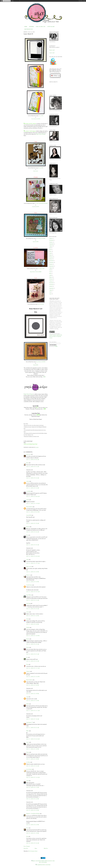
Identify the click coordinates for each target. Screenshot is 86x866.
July (50, 247)
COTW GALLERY (51, 26)
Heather (27, 638)
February (51, 256)
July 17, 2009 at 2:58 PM (32, 759)
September (51, 244)
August (50, 245)
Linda (27, 780)
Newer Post (26, 848)
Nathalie (27, 627)
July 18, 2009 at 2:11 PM (32, 787)
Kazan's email (52, 50)
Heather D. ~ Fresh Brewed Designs (33, 813)
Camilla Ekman (29, 585)
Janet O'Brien (28, 595)
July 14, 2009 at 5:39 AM (32, 523)
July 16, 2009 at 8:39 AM (32, 644)
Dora (27, 535)
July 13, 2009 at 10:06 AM (33, 496)
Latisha (27, 499)
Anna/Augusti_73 (29, 722)
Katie (27, 836)
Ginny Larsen (28, 566)
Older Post (46, 848)
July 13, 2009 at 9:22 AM (32, 478)
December (51, 260)
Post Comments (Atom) (33, 851)
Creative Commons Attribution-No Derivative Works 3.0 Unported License (55, 336)
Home (36, 848)
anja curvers (28, 454)
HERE (44, 376)
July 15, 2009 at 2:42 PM (32, 615)
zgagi (27, 696)
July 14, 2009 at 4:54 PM (32, 571)
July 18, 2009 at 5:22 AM (32, 765)
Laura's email (51, 52)
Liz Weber (28, 762)
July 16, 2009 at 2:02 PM (32, 685)
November (51, 240)
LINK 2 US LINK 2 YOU (40, 26)
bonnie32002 (28, 515)
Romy (27, 462)
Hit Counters (43, 862)
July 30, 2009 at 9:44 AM (32, 843)
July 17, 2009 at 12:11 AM (33, 710)
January (50, 238)
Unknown (28, 671)
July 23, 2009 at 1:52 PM (32, 833)
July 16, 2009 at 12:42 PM (32, 676)
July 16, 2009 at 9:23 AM (32, 661)
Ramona (27, 526)
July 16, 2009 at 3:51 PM (32, 700)
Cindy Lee (28, 575)
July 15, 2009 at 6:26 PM (32, 624)
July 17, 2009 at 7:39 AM (32, 719)
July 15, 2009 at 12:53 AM (33, 591)
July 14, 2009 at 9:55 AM (32, 544)
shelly (27, 559)
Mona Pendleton (29, 506)
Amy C (27, 742)
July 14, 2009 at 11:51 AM (33, 563)
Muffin (27, 703)
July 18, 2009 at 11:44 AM (33, 777)
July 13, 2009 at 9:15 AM (32, 466)
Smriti (27, 619)
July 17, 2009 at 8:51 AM (32, 727)
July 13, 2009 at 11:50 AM (33, 503)
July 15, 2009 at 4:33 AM (32, 600)
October (50, 242)
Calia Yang (28, 603)
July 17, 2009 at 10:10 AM (33, 739)
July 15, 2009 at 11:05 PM (32, 635)
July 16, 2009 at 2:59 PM (32, 693)
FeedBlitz (56, 346)
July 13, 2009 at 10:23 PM (32, 512)
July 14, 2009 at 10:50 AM (33, 556)
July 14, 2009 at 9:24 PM (32, 581)
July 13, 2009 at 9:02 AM (32, 459)
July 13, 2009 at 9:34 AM (32, 488)
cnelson (27, 481)
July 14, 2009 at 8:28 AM (32, 531)
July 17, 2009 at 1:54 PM (32, 749)
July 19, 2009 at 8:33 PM (32, 824)
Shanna (27, 647)
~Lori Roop (28, 491)
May (50, 251)
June (50, 249)
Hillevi (27, 730)
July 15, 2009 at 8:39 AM (32, 608)
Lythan (27, 611)
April (50, 253)
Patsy (27, 664)
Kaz (27, 657)
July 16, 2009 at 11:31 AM (33, 668)
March (50, 255)
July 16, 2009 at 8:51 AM (32, 654)
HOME (25, 26)
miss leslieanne (29, 769)
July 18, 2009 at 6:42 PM (32, 798)
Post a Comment (27, 846)
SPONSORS (31, 26)
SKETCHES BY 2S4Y (28, 29)
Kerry (27, 827)
